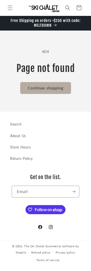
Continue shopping (45, 88)
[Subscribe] (73, 192)
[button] (10, 7)
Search (16, 124)
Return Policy (21, 158)
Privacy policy (65, 252)
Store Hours (20, 147)
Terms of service (48, 260)
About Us (18, 136)
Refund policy (41, 252)
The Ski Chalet (34, 246)
